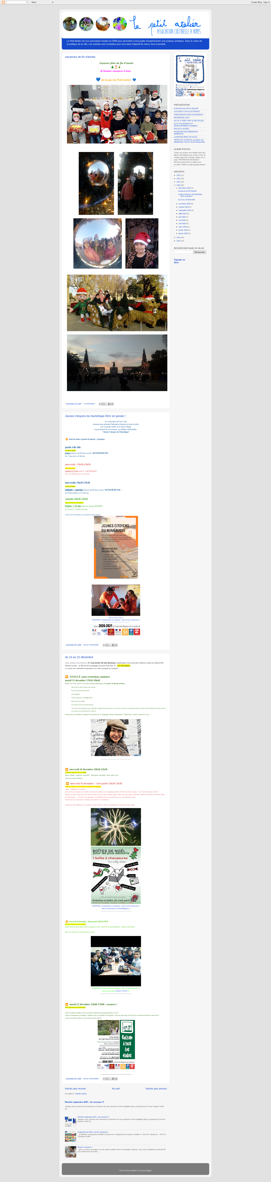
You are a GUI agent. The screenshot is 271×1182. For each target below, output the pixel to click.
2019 (179, 237)
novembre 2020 (185, 204)
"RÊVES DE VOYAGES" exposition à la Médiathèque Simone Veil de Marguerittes (189, 141)
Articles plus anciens (156, 1088)
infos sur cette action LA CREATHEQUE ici (116, 908)
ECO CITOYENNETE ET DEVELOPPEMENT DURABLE (185, 125)
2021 (179, 182)
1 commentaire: (89, 404)
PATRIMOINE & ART (182, 118)
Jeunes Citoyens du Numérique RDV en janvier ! (95, 416)
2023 (179, 175)
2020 (179, 185)
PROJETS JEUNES (181, 129)
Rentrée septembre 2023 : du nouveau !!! (84, 1102)
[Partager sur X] (106, 404)
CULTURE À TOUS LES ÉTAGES (187, 111)
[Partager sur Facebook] (109, 404)
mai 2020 (182, 220)
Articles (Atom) (81, 1094)
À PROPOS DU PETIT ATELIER (186, 108)
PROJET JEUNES (122, 991)
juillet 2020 (183, 214)
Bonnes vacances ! (85, 1147)
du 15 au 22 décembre (79, 657)
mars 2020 (183, 227)
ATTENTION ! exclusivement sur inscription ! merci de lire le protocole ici (116, 620)
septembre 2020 (185, 210)
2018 (179, 241)
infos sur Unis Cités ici (116, 618)
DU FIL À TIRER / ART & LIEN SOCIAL (189, 121)
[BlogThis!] (103, 404)
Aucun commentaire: (91, 645)
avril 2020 (182, 223)
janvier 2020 (183, 233)
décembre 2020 (185, 188)
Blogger (148, 1170)
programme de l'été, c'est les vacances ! (93, 1132)
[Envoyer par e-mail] (100, 404)
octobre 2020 (184, 207)
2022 (179, 179)
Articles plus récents (75, 1088)
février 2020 (183, 230)
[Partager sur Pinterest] (112, 404)
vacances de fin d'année (80, 56)
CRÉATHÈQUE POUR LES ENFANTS (188, 115)
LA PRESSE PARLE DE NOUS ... (186, 137)
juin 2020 (182, 217)
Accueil (116, 1088)
